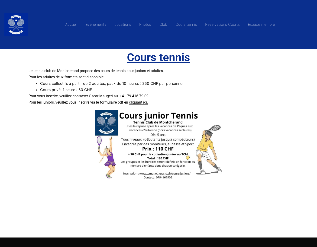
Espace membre (261, 24)
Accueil (71, 24)
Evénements (96, 24)
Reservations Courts (222, 24)
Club (163, 24)
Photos (145, 24)
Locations (122, 24)
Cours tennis (186, 24)
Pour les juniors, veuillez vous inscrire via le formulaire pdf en (88, 102)
